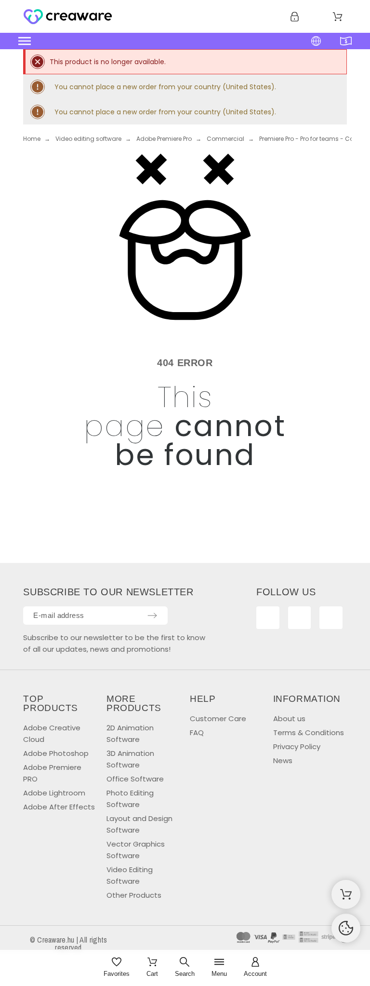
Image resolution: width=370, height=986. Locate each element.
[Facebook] (267, 618)
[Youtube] (299, 618)
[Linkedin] (331, 618)
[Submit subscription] (152, 615)
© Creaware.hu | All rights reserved (68, 943)
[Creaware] (67, 18)
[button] (143, 41)
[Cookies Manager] (345, 928)
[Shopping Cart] (345, 894)
